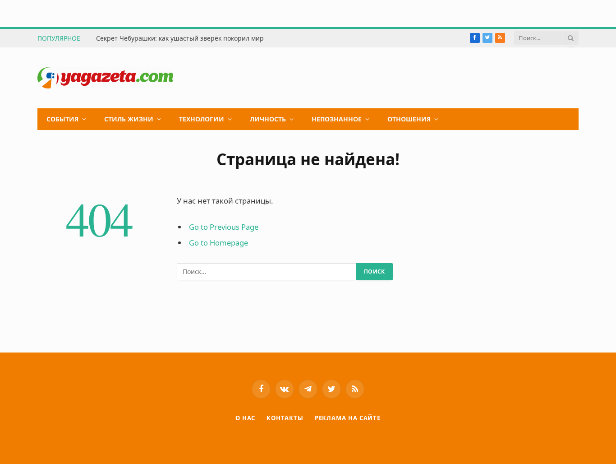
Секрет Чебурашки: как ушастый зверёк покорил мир (180, 38)
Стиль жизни (128, 119)
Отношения (409, 119)
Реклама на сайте (348, 418)
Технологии (201, 119)
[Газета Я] (105, 78)
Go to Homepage (218, 242)
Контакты (285, 418)
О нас (245, 418)
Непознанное (337, 119)
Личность (268, 119)
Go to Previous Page (223, 227)
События (62, 119)
